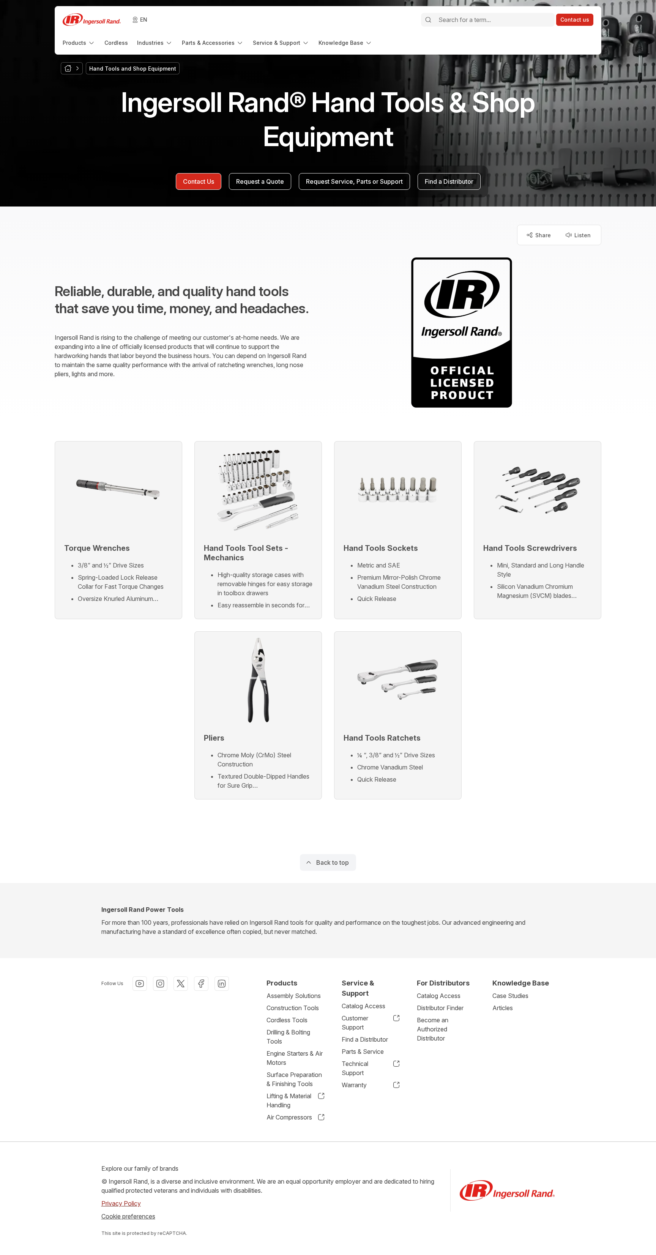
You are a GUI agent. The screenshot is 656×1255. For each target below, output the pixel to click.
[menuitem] (79, 43)
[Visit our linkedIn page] (221, 983)
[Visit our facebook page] (201, 983)
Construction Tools (292, 1008)
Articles (502, 1008)
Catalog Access (363, 1006)
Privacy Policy (121, 1203)
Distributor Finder (440, 1008)
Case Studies (510, 996)
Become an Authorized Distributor (432, 1029)
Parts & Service (363, 1051)
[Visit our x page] (180, 983)
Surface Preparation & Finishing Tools (294, 1079)
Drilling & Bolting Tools (288, 1036)
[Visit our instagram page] (160, 983)
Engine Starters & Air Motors (294, 1058)
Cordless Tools (287, 1020)
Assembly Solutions (293, 996)
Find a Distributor (365, 1039)
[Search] (428, 20)
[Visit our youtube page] (139, 983)
